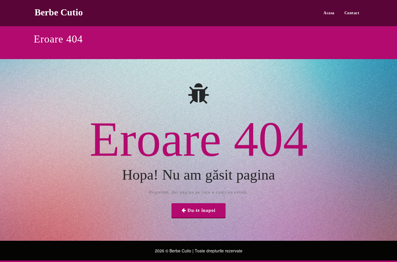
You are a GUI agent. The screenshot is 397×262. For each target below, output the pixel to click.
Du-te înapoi (201, 210)
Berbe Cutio (59, 12)
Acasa (329, 13)
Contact (352, 13)
